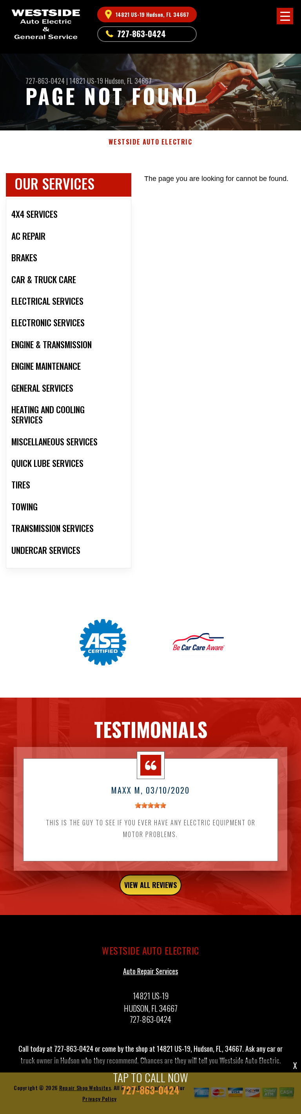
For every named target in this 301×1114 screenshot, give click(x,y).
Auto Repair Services (150, 971)
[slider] (150, 805)
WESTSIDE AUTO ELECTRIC (150, 142)
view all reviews (150, 885)
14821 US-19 (86, 81)
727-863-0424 (141, 33)
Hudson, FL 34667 (128, 81)
